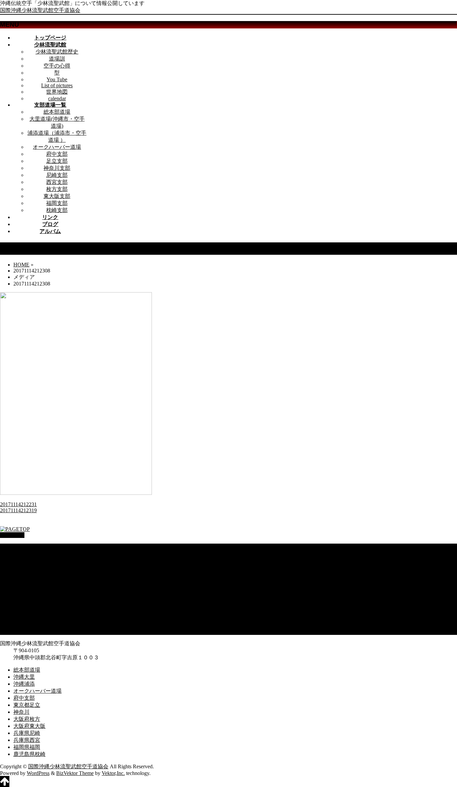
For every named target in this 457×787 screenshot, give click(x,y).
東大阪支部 (56, 196)
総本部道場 (56, 112)
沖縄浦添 (24, 561)
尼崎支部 (57, 175)
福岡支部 (57, 203)
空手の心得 (56, 66)
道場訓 (57, 59)
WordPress (38, 773)
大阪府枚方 (26, 596)
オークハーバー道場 (57, 147)
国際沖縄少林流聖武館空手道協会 (40, 10)
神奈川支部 (56, 168)
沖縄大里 (24, 554)
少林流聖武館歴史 (56, 51)
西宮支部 (57, 182)
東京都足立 (26, 582)
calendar (57, 98)
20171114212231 (18, 504)
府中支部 (57, 154)
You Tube (57, 79)
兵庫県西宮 (26, 617)
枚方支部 (57, 189)
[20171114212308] (76, 493)
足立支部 (57, 161)
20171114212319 (18, 510)
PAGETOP (12, 535)
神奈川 (21, 589)
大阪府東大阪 (29, 603)
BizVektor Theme (75, 773)
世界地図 (57, 92)
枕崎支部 (57, 210)
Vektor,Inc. (113, 773)
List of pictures (57, 85)
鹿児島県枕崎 (29, 631)
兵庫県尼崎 (26, 610)
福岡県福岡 (26, 624)
